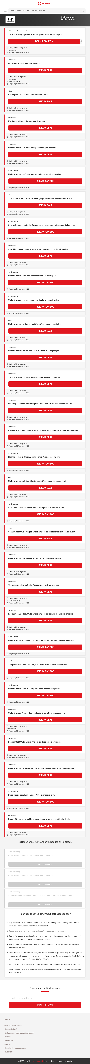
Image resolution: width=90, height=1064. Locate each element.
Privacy (7, 1037)
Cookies (7, 1044)
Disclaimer (8, 1040)
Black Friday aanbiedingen (15, 1048)
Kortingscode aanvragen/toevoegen (19, 1033)
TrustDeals (8, 1052)
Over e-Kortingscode (13, 1025)
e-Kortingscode (37, 1061)
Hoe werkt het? (10, 1029)
